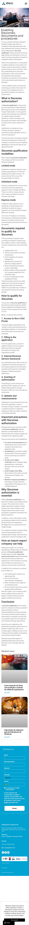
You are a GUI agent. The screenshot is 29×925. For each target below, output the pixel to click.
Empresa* (7, 768)
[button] (26, 3)
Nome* (6, 755)
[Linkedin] (5, 852)
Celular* (6, 781)
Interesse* (7, 775)
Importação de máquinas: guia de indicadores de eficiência (14, 732)
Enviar (14, 808)
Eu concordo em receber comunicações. (12, 788)
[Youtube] (8, 852)
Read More (7, 692)
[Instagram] (3, 852)
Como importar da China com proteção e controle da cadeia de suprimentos (14, 688)
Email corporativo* (9, 761)
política (6, 802)
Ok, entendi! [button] (14, 920)
